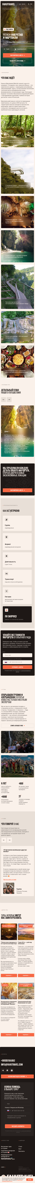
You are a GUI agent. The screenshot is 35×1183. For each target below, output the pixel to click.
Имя (4, 652)
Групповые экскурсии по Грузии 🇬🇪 (8, 1151)
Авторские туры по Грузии (6, 1147)
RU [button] (31, 4)
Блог (20, 1149)
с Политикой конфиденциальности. (12, 1181)
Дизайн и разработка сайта (25, 1169)
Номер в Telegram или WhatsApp (12, 659)
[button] (22, 4)
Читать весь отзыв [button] (9, 879)
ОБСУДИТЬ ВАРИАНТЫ (18, 1126)
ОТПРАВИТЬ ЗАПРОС (17, 667)
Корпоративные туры (8, 1159)
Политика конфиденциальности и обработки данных (24, 1168)
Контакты (22, 1151)
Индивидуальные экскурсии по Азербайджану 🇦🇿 (6, 1156)
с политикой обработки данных (23, 671)
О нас (20, 1146)
